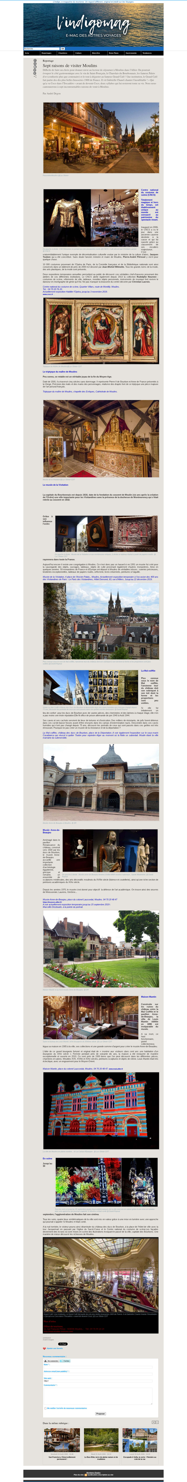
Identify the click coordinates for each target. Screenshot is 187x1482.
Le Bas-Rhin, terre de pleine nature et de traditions (101, 1458)
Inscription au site (106, 1475)
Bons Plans (113, 53)
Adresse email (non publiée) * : (56, 1371)
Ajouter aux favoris (55, 1348)
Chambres (62, 53)
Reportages (46, 53)
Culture (78, 53)
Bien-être (96, 53)
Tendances (147, 53)
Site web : (48, 1378)
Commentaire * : (50, 1385)
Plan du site (78, 1475)
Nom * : (47, 1365)
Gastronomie (131, 53)
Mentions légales (93, 1473)
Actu (27, 53)
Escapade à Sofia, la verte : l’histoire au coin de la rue (139, 1458)
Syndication (92, 1475)
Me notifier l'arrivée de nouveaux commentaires (67, 1408)
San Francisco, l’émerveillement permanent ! (62, 1458)
